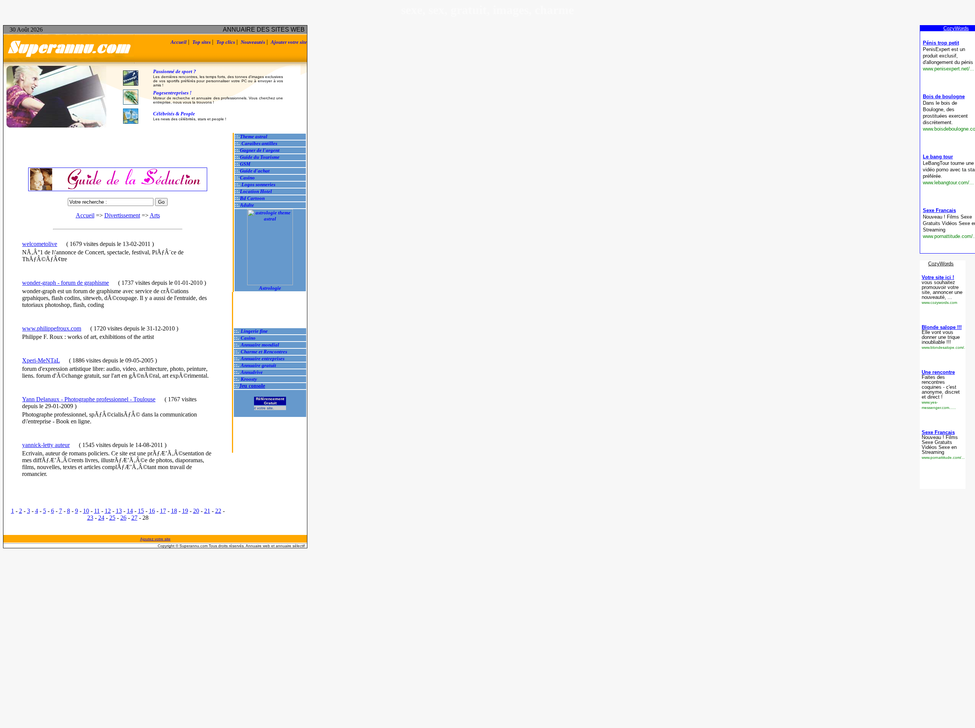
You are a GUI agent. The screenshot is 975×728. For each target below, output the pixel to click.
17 (163, 511)
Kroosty (249, 379)
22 (218, 511)
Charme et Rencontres (264, 351)
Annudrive (252, 372)
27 (134, 517)
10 (86, 511)
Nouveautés (253, 42)
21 (207, 511)
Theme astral (253, 136)
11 (97, 511)
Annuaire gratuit (258, 365)
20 (196, 511)
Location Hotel (256, 191)
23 (90, 517)
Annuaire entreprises (263, 358)
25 (112, 517)
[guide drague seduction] (117, 179)
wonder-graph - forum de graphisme (65, 282)
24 (101, 517)
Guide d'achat (255, 171)
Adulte (247, 205)
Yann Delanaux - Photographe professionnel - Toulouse (88, 399)
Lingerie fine (254, 331)
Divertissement (122, 215)
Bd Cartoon (252, 198)
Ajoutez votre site (155, 539)
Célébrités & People (174, 114)
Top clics (225, 42)
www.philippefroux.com (51, 328)
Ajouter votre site (289, 42)
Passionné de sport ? (174, 71)
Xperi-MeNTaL (41, 360)
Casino (247, 177)
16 (152, 511)
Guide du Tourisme (260, 157)
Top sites (201, 42)
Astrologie (270, 288)
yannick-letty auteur (46, 445)
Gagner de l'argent (260, 150)
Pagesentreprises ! (172, 93)
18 (174, 511)
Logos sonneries (258, 184)
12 (108, 511)
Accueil (179, 42)
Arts (155, 215)
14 (130, 511)
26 (123, 517)
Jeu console (252, 386)
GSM (245, 164)
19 (185, 511)
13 (119, 511)
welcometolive (39, 244)
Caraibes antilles (259, 143)
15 (141, 511)
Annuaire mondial (260, 345)
